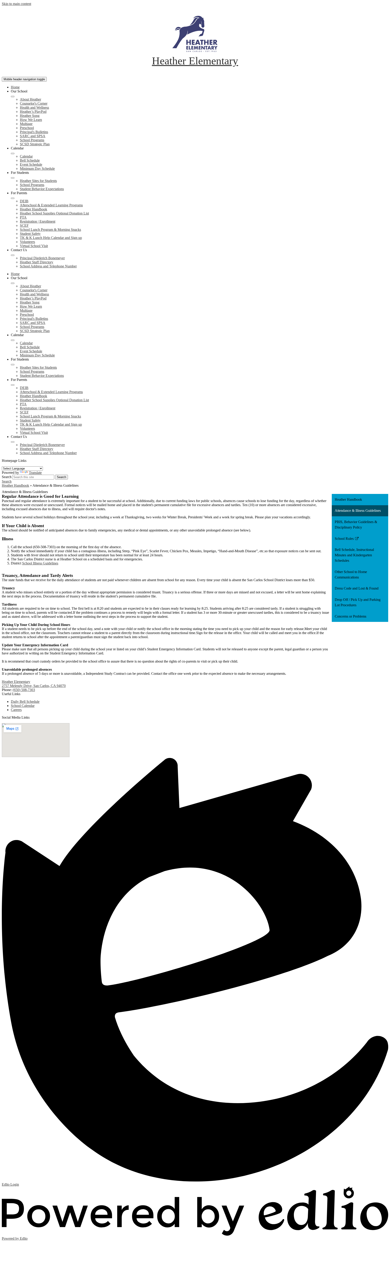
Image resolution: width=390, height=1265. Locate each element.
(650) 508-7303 (24, 690)
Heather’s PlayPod (33, 111)
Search (7, 477)
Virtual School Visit (34, 246)
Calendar (26, 156)
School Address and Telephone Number (48, 266)
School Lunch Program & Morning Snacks (50, 229)
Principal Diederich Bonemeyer (42, 258)
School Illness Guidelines (40, 563)
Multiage (26, 124)
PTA (23, 217)
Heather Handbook (33, 209)
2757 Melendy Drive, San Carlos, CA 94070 (34, 686)
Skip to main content (16, 4)
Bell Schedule (30, 160)
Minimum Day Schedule (37, 168)
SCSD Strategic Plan (35, 144)
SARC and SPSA (32, 136)
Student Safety (30, 234)
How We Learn (31, 120)
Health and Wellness (34, 107)
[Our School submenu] (12, 96)
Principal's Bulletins (34, 132)
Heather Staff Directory (36, 262)
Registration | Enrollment (37, 221)
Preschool (27, 128)
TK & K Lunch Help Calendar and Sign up (51, 238)
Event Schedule (31, 164)
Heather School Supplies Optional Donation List (54, 213)
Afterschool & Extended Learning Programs (51, 205)
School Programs (32, 140)
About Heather (30, 99)
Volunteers (27, 242)
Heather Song (29, 116)
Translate (35, 472)
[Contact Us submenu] (12, 255)
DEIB (24, 201)
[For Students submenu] (12, 178)
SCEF (24, 225)
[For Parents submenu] (12, 198)
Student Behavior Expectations (42, 189)
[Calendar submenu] (12, 153)
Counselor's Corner (33, 103)
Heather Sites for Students (38, 181)
